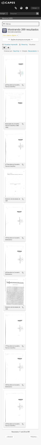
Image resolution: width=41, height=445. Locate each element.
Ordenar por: (8, 51)
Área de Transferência (15, 8)
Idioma (21, 8)
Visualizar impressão (11, 44)
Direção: (24, 51)
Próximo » (34, 437)
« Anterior (10, 437)
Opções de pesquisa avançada (20, 40)
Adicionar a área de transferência (23, 85)
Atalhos (26, 8)
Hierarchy (24, 44)
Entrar (35, 8)
